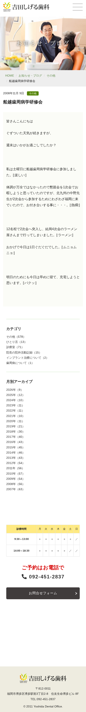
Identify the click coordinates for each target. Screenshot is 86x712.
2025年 (11, 395)
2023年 (11, 405)
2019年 (11, 426)
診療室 (10, 347)
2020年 (11, 421)
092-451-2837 (45, 576)
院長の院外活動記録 (19, 352)
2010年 (11, 473)
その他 (51, 75)
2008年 (11, 484)
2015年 (11, 447)
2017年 (11, 436)
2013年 (11, 457)
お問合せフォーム (43, 593)
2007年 (11, 489)
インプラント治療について (23, 357)
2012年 (11, 463)
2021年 (11, 416)
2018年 (11, 431)
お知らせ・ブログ (30, 75)
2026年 (11, 389)
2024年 (11, 400)
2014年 (11, 452)
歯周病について (16, 363)
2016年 (11, 442)
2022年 (11, 410)
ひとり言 (12, 342)
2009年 (11, 478)
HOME (9, 75)
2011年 (10, 468)
